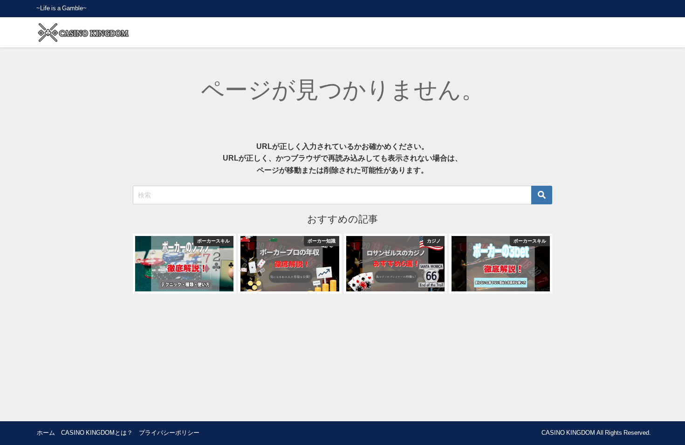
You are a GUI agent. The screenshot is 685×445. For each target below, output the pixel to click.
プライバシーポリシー (169, 433)
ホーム (46, 433)
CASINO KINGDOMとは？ (97, 433)
